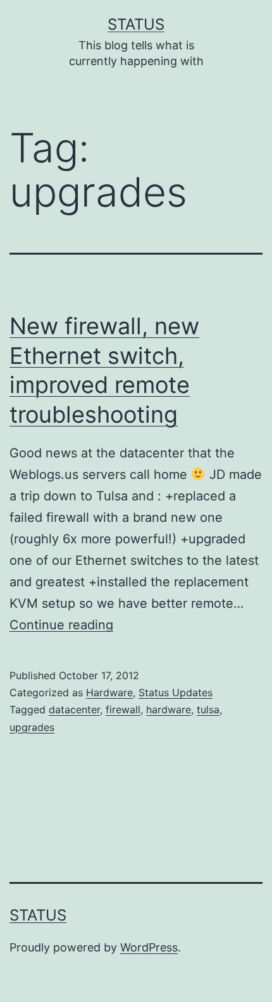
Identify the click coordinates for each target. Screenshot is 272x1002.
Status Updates (176, 692)
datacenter (74, 709)
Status (136, 24)
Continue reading (61, 624)
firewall (123, 709)
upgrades (31, 727)
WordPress (149, 947)
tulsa (208, 709)
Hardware (109, 692)
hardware (168, 709)
